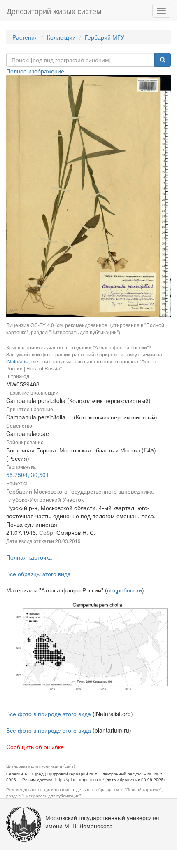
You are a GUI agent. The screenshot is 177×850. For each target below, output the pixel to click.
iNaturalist (17, 361)
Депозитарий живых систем (54, 10)
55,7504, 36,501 (27, 475)
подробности (124, 590)
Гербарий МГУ (104, 37)
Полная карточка (29, 557)
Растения (25, 37)
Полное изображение (35, 71)
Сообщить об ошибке (35, 746)
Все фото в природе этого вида (48, 714)
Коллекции (61, 37)
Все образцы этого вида (38, 573)
